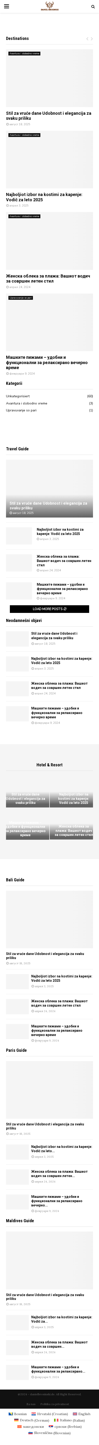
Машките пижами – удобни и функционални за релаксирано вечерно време (47, 362)
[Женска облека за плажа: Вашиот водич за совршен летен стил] (49, 241)
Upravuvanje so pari (21, 298)
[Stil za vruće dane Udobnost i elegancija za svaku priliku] (49, 78)
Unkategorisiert (18, 396)
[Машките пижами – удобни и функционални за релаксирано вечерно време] (49, 322)
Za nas (31, 1404)
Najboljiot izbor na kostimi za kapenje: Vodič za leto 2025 (73, 798)
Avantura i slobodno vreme (24, 53)
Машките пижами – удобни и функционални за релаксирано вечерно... (56, 1201)
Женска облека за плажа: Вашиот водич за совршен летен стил (48, 278)
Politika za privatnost (54, 1404)
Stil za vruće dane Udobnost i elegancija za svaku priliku (25, 798)
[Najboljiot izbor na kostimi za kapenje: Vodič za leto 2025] (49, 159)
